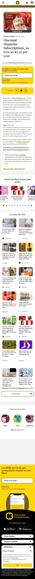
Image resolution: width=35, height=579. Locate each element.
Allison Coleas (9, 36)
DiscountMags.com (18, 98)
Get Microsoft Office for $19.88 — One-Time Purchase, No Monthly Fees (8, 382)
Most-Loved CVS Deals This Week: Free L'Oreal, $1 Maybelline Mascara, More (9, 330)
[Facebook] (16, 90)
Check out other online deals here (14, 169)
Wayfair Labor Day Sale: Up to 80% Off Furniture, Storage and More (8, 256)
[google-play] (25, 529)
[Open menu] (7, 3)
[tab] (6, 205)
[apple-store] (9, 529)
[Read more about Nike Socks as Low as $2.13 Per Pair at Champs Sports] (26, 344)
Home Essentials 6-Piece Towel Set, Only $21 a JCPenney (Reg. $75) (26, 231)
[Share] (25, 90)
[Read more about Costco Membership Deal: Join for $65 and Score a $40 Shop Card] (9, 271)
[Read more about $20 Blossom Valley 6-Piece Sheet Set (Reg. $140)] (9, 222)
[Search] (27, 3)
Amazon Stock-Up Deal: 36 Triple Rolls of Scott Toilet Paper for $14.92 (26, 280)
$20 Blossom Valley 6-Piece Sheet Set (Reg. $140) (8, 231)
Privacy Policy (23, 82)
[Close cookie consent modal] (31, 551)
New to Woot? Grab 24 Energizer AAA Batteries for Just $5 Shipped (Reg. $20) (25, 381)
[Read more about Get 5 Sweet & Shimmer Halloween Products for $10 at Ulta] (9, 295)
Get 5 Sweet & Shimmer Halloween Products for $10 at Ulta (9, 304)
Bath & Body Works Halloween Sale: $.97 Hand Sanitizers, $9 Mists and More (25, 256)
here (7, 134)
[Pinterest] (21, 90)
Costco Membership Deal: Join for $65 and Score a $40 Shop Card (9, 280)
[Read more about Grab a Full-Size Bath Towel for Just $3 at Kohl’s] (26, 295)
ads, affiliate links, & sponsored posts (16, 62)
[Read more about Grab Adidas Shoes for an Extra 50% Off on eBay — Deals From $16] (9, 344)
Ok (17, 565)
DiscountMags (21, 155)
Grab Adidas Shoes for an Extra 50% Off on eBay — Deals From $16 (9, 353)
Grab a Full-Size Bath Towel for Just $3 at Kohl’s (25, 304)
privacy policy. (14, 558)
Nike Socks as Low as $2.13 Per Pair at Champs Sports (25, 352)
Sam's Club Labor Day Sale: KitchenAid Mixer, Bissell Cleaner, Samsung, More (26, 330)
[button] (30, 536)
